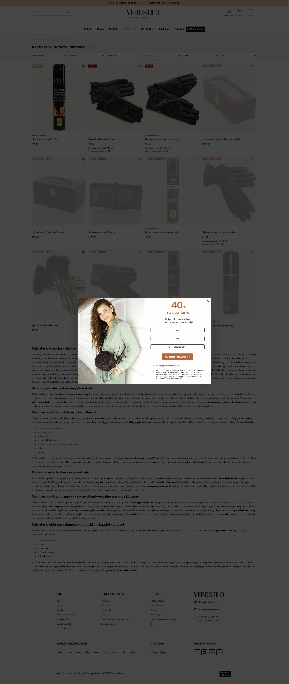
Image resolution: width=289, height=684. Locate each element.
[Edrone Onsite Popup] (144, 342)
